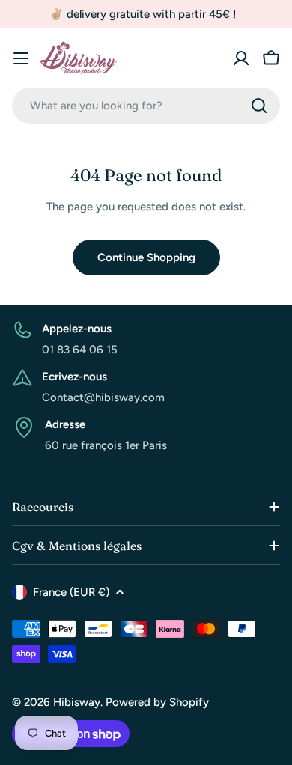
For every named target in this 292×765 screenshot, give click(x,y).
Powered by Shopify (157, 702)
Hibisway (76, 702)
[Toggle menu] (21, 58)
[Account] (241, 58)
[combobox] (146, 106)
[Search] (259, 106)
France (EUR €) (71, 592)
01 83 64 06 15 (80, 349)
